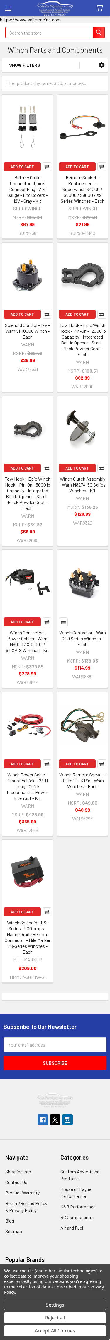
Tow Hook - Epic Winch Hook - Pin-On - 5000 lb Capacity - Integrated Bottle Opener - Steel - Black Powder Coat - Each (27, 493)
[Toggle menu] (8, 8)
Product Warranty (22, 1192)
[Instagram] (67, 1119)
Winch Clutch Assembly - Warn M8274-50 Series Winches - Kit (82, 484)
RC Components (76, 1217)
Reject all (55, 1318)
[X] (55, 1119)
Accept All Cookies (55, 1330)
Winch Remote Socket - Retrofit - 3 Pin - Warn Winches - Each (82, 780)
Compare (47, 166)
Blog (9, 1220)
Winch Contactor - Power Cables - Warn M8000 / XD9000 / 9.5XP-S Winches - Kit (27, 641)
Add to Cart (22, 166)
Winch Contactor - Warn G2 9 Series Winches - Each (82, 638)
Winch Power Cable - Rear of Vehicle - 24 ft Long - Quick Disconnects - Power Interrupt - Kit (27, 786)
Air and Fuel (71, 1227)
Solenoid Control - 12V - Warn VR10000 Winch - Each (27, 330)
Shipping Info (18, 1171)
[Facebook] (43, 1119)
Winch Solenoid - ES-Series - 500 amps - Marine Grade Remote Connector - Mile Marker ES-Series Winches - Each (27, 937)
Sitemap (13, 1231)
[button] (101, 65)
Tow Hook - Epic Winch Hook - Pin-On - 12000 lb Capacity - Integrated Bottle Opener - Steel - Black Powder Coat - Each (82, 339)
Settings (55, 1305)
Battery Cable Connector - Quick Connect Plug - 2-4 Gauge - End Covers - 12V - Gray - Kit (27, 189)
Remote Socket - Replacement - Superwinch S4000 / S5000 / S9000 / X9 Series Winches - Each (82, 189)
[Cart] (101, 8)
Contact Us (16, 1182)
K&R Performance (78, 1206)
